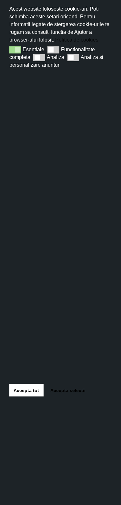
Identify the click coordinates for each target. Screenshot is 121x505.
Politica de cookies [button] (76, 40)
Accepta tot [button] (26, 390)
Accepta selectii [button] (68, 390)
